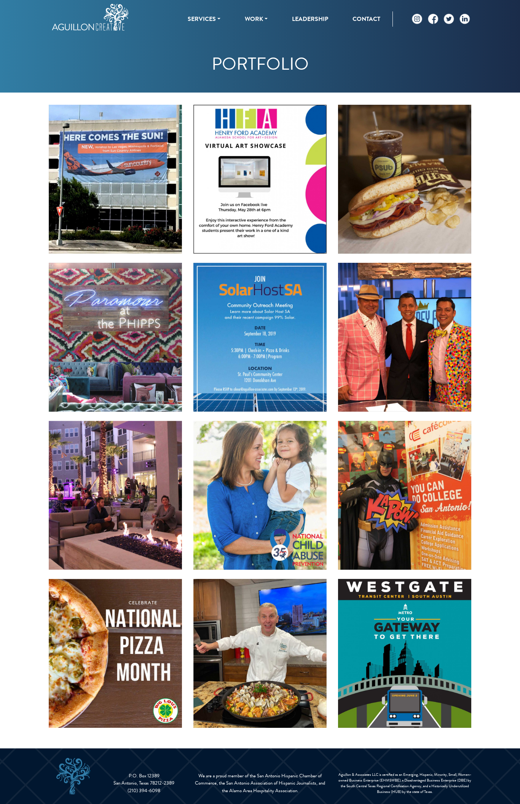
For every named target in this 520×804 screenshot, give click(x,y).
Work (254, 19)
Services (202, 19)
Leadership (310, 19)
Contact (366, 19)
